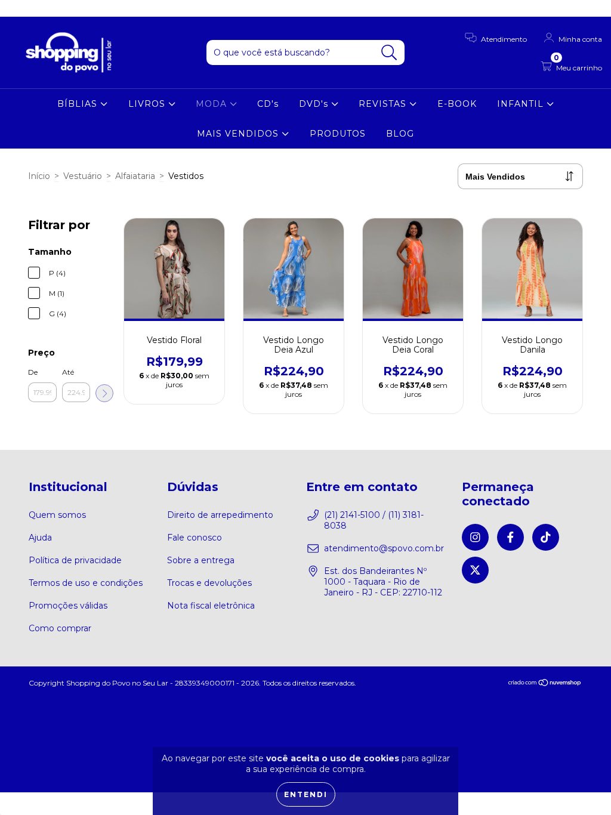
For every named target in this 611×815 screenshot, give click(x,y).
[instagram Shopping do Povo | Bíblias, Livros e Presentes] (18, 8)
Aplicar (104, 393)
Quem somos (57, 515)
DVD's (315, 103)
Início (39, 176)
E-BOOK (457, 103)
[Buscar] (389, 53)
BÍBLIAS (78, 103)
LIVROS (148, 103)
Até (68, 372)
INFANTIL (522, 103)
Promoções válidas (68, 605)
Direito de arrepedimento (220, 515)
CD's (268, 103)
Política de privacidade (75, 560)
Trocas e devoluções (209, 583)
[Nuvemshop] (545, 684)
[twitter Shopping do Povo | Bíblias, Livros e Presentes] (71, 8)
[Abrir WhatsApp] (581, 785)
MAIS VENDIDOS (239, 133)
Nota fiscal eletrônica (211, 605)
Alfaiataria (135, 176)
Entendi (306, 794)
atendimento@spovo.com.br (384, 548)
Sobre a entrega (200, 560)
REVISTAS (384, 103)
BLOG (400, 133)
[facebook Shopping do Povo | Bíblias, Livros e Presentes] (36, 8)
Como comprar (60, 628)
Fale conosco (194, 537)
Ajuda (40, 537)
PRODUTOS (338, 133)
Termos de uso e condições (86, 583)
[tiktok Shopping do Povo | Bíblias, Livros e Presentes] (54, 8)
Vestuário (82, 176)
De (33, 372)
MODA (213, 103)
